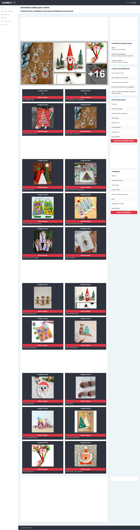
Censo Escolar (7, 21)
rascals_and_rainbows (76, 471)
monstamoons (73, 347)
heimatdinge (30, 403)
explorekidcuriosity (31, 437)
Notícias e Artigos (8, 11)
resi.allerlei (72, 257)
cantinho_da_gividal (32, 257)
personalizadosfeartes (75, 223)
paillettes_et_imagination (77, 99)
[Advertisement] (64, 29)
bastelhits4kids (73, 313)
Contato (5, 24)
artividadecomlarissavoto (33, 223)
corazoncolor (30, 189)
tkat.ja (71, 403)
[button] (124, 141)
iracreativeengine (31, 347)
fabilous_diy (29, 99)
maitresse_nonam (31, 134)
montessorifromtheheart (76, 189)
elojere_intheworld (74, 134)
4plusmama (29, 471)
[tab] (124, 140)
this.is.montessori (74, 437)
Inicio (4, 8)
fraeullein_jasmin (31, 313)
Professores (6, 14)
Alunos (5, 18)
